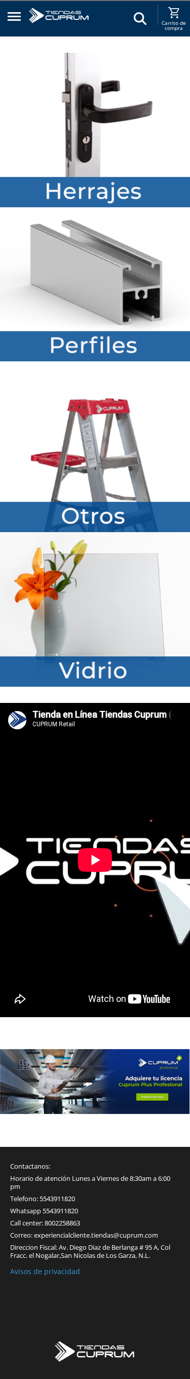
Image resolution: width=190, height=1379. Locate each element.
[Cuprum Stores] (95, 1352)
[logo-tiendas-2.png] (58, 21)
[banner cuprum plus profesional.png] (94, 1081)
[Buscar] (140, 18)
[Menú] (14, 18)
